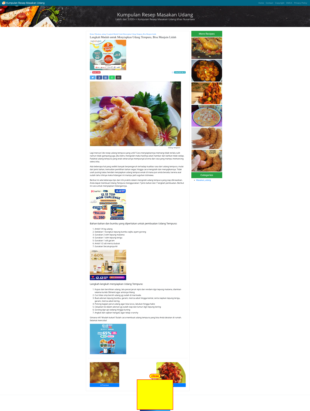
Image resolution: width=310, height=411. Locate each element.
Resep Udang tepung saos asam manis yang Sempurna (171, 372)
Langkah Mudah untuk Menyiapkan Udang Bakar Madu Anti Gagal (205, 92)
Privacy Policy (300, 3)
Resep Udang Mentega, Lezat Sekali (206, 70)
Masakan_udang (100, 34)
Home (261, 3)
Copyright (279, 3)
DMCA (289, 3)
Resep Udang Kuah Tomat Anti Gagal (104, 372)
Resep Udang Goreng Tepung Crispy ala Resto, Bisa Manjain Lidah (206, 160)
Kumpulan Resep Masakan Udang (25, 2)
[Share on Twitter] (93, 77)
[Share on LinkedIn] (105, 77)
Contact (269, 3)
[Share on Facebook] (99, 77)
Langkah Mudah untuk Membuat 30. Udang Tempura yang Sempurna (204, 137)
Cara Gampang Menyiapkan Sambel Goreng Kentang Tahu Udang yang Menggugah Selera (206, 115)
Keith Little (96, 72)
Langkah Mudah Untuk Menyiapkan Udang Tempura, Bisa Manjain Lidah (131, 34)
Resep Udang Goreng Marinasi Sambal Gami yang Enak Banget (206, 47)
